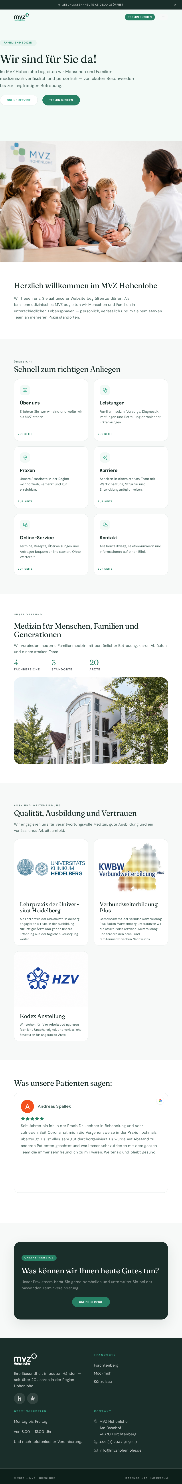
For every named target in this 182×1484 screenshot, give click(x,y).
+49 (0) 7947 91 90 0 (118, 1442)
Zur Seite (25, 434)
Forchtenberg (106, 1365)
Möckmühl (103, 1373)
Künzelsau (103, 1381)
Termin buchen (140, 17)
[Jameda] (32, 1398)
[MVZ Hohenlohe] (21, 17)
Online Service (19, 100)
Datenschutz (136, 1478)
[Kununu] (19, 1398)
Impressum (159, 1478)
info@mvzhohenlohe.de (120, 1450)
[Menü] (163, 17)
